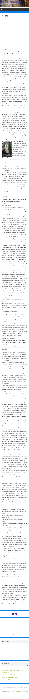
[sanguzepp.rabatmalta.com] (11, 2)
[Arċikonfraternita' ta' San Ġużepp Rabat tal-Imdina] (13, 614)
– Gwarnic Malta (7, 668)
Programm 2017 (14, 634)
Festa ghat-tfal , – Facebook (10, 675)
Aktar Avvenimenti (14, 657)
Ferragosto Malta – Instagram (7, 679)
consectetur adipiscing (16, 691)
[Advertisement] (14, 33)
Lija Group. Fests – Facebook (10, 677)
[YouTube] (16, 614)
